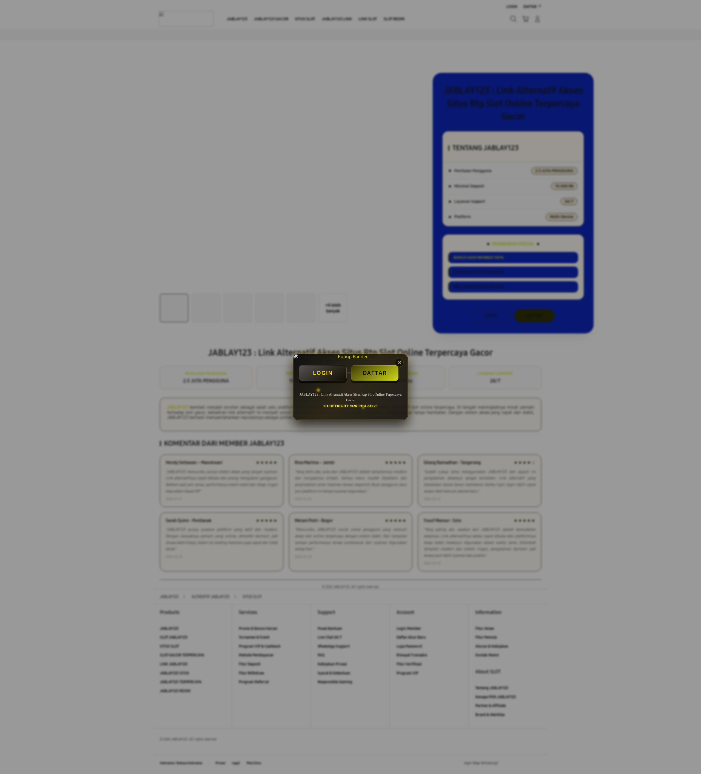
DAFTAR (375, 373)
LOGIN (323, 373)
